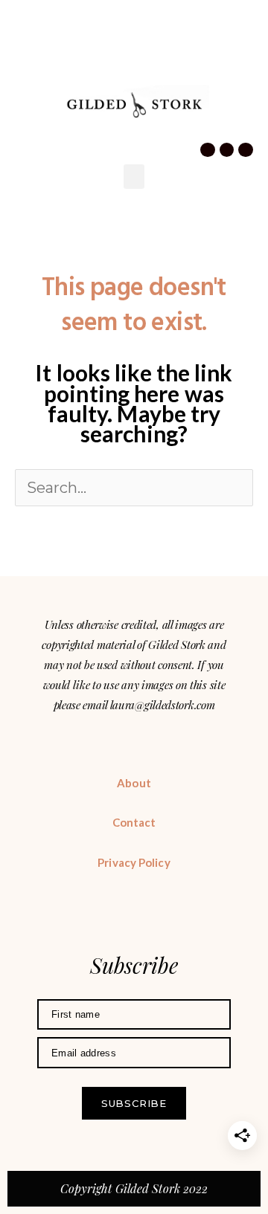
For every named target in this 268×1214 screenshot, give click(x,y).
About (134, 783)
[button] (24, 71)
